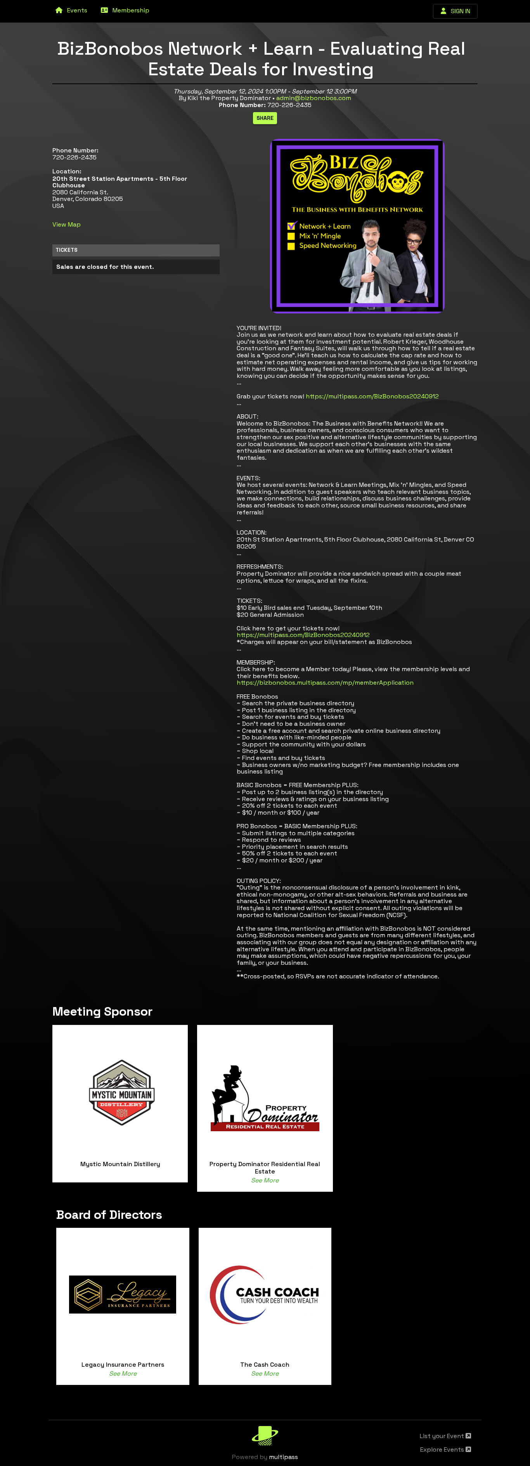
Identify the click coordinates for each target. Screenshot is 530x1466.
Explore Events (443, 1449)
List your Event (443, 1436)
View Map (66, 224)
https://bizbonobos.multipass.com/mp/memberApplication (325, 682)
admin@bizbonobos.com (313, 98)
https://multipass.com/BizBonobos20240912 (372, 396)
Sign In (458, 11)
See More (265, 1180)
